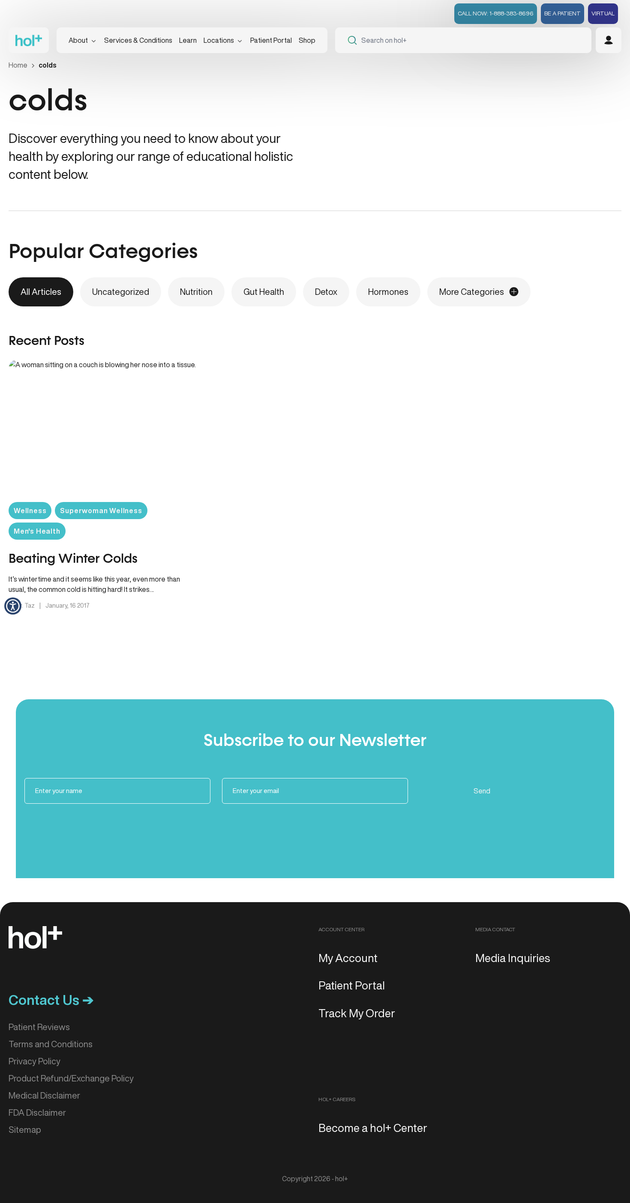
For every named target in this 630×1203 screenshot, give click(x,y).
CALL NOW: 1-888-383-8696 (496, 13)
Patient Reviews (39, 1026)
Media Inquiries (512, 957)
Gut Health (263, 291)
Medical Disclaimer (44, 1095)
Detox (326, 291)
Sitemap (25, 1129)
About (78, 40)
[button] (12, 606)
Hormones (388, 291)
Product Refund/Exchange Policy (71, 1078)
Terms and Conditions (51, 1044)
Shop (307, 40)
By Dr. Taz (22, 606)
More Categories (471, 291)
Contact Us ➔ (51, 1000)
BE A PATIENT (562, 13)
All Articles (41, 291)
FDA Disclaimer (37, 1112)
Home (18, 65)
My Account (348, 957)
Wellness (30, 510)
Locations (219, 40)
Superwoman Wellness (101, 510)
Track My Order (356, 1013)
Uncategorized (120, 291)
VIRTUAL (603, 13)
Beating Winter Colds (73, 559)
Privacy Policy (34, 1061)
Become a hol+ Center (372, 1127)
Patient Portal (271, 40)
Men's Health (37, 531)
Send (482, 790)
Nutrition (196, 291)
